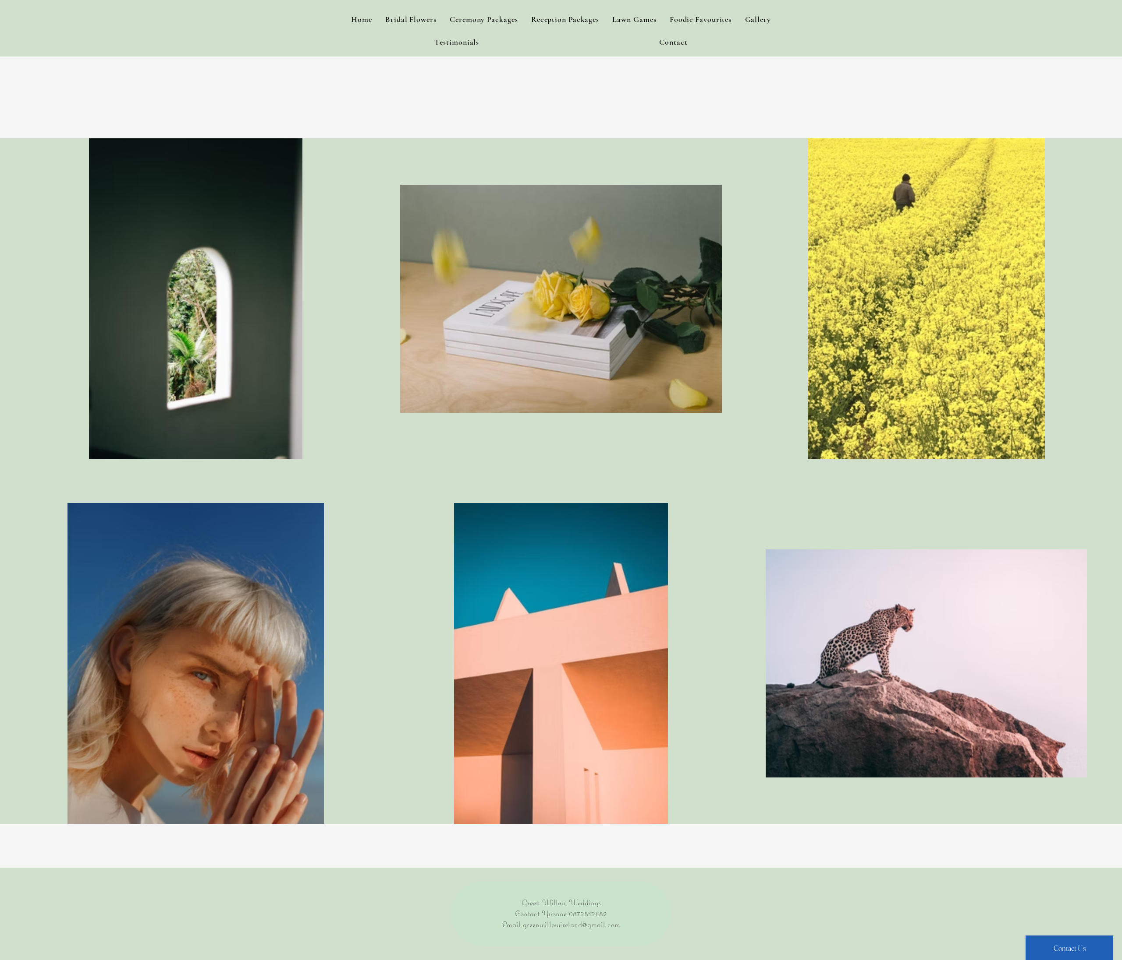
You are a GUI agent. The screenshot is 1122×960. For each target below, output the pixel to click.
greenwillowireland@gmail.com (571, 924)
